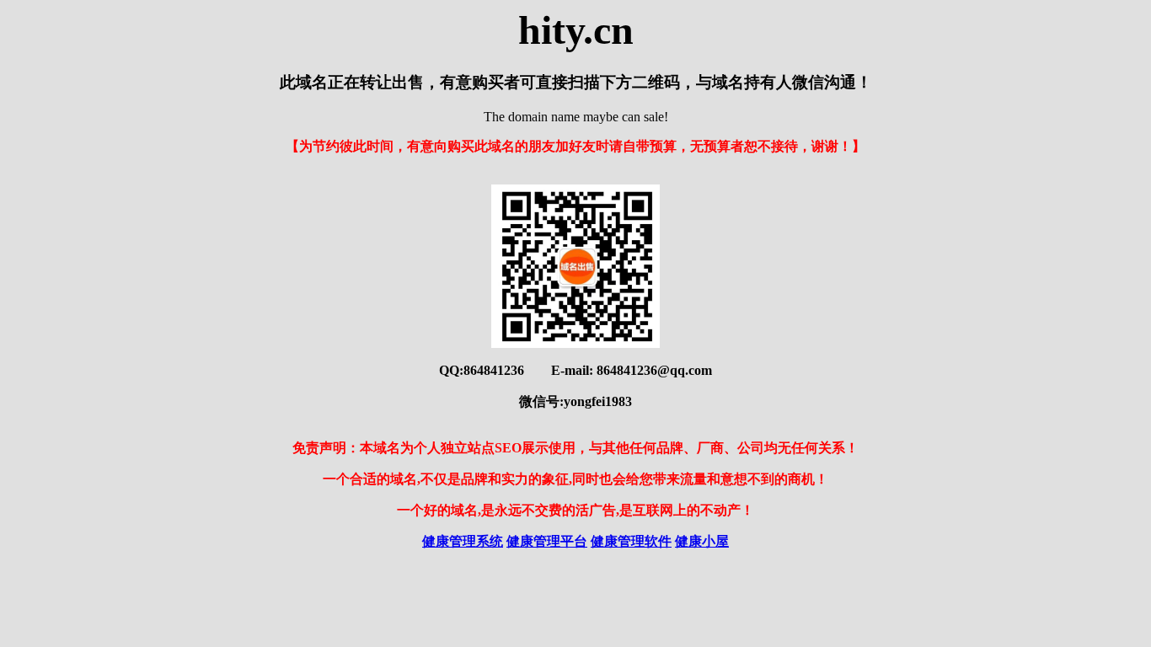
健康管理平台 (546, 541)
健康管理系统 (462, 541)
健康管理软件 (631, 541)
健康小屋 (702, 541)
